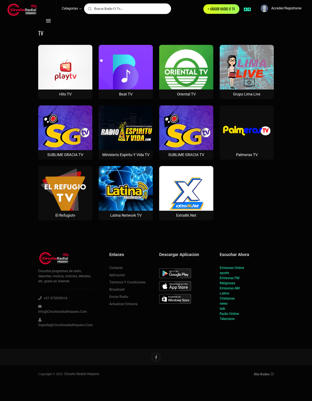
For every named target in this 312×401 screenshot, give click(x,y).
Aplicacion (117, 275)
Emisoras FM (229, 278)
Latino (224, 293)
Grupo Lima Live (246, 94)
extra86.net (186, 215)
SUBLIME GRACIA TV (65, 154)
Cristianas (227, 298)
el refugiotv (65, 215)
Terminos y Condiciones (127, 282)
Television (227, 319)
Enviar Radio (118, 297)
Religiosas (227, 283)
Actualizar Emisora (123, 304)
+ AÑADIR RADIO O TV (221, 8)
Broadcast (117, 289)
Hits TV (65, 94)
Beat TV (125, 94)
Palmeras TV (247, 154)
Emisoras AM (230, 288)
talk (222, 309)
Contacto (116, 268)
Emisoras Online (232, 268)
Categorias (70, 8)
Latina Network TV (126, 215)
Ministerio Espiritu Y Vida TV (125, 154)
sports (224, 273)
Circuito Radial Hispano (81, 374)
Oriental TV (186, 94)
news (224, 303)
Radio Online (229, 314)
